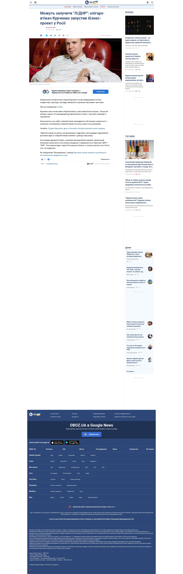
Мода (80, 497)
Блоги (115, 449)
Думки (128, 247)
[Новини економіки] (90, 164)
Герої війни (67, 7)
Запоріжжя (71, 455)
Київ (52, 455)
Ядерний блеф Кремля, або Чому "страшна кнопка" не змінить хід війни (135, 270)
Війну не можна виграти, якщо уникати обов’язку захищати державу (135, 324)
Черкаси (92, 455)
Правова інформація (99, 413)
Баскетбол (64, 461)
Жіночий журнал (93, 497)
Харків (61, 455)
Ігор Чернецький (131, 329)
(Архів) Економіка (51, 27)
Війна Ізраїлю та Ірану (91, 7)
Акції (78, 473)
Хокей (74, 461)
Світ (64, 449)
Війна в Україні (77, 7)
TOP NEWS (130, 136)
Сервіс (87, 473)
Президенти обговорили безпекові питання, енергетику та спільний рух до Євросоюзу (139, 170)
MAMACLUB (70, 491)
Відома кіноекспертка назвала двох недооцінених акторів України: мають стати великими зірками (134, 78)
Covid (81, 491)
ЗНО (95, 467)
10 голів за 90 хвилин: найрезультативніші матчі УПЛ (136, 348)
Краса (71, 497)
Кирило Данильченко (132, 259)
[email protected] (51, 560)
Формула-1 (93, 461)
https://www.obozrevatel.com (92, 530)
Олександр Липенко (132, 352)
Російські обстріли (113, 7)
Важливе (129, 12)
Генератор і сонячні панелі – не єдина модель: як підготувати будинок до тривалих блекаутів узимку (137, 40)
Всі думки (130, 371)
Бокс (83, 461)
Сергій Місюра (130, 287)
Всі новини (150, 449)
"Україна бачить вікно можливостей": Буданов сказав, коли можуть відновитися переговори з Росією (138, 200)
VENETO (102, 7)
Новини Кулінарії (75, 479)
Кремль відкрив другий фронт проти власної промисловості (135, 361)
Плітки (62, 497)
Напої (63, 479)
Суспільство (134, 449)
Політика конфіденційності (122, 413)
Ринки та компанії (56, 485)
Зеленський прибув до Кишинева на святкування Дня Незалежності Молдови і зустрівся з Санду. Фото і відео (139, 164)
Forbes (60, 107)
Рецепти (53, 479)
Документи (75, 416)
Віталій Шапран (131, 365)
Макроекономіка (72, 485)
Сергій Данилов (131, 340)
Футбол (53, 461)
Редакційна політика (52, 163)
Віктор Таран (130, 274)
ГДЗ (52, 467)
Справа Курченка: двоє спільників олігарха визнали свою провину (76, 128)
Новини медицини (56, 491)
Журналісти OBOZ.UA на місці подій (125, 416)
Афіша (52, 497)
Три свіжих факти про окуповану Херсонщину (135, 336)
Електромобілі (67, 473)
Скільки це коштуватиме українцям (136, 45)
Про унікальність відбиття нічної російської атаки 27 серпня (136, 282)
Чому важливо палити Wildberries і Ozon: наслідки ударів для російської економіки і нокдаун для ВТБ (135, 254)
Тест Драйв (54, 473)
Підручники (62, 467)
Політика (49, 449)
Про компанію (55, 413)
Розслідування (101, 449)
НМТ (103, 467)
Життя (81, 449)
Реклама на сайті (56, 416)
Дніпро (83, 455)
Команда (74, 413)
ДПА (86, 467)
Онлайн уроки (75, 467)
